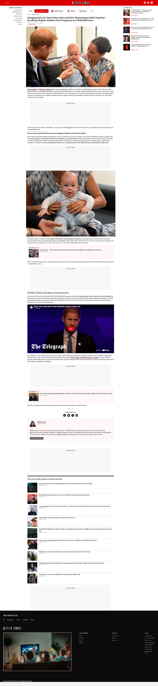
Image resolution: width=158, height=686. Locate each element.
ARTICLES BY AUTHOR (36, 438)
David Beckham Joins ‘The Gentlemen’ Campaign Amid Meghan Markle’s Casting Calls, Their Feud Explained (71, 603)
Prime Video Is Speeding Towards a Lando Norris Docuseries (57, 557)
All (30, 11)
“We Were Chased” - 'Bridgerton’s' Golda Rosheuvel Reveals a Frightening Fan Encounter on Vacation (141, 11)
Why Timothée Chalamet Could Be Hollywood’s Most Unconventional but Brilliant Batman (141, 37)
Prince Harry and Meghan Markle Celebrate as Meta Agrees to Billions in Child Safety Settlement (68, 580)
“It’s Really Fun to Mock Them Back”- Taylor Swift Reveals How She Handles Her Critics (142, 19)
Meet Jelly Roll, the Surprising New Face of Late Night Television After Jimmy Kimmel (64, 535)
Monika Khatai (134, 49)
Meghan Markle (45, 89)
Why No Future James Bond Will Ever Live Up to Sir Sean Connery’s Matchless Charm (142, 28)
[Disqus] (70, 466)
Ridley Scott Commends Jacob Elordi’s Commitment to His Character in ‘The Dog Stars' (65, 591)
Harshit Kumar (134, 32)
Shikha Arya (32, 24)
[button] (114, 86)
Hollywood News (36, 14)
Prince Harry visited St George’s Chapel (84, 357)
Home (7, 3)
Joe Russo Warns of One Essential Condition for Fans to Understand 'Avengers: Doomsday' (65, 523)
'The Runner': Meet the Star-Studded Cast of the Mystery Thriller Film (59, 614)
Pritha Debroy (134, 15)
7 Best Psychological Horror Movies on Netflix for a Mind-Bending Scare (141, 45)
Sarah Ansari (134, 24)
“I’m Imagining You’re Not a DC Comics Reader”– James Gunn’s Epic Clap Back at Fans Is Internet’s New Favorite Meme (74, 546)
